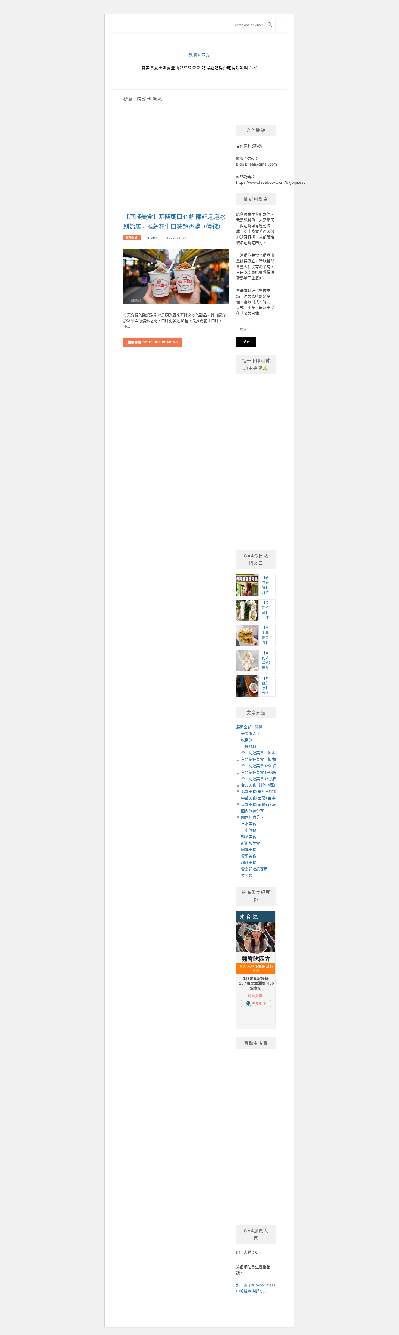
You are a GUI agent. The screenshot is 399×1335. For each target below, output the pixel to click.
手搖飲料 (248, 746)
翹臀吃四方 (199, 55)
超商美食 (248, 862)
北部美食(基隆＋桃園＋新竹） (266, 791)
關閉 (258, 727)
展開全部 (243, 727)
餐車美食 (248, 856)
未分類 (246, 875)
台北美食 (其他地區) (258, 785)
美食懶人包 (250, 733)
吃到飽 (246, 740)
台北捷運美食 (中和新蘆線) (264, 772)
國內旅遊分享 (252, 811)
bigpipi (153, 238)
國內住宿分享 (252, 817)
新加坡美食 (250, 843)
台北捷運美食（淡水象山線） (265, 752)
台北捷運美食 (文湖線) (260, 778)
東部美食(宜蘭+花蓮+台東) (264, 804)
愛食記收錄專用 (254, 869)
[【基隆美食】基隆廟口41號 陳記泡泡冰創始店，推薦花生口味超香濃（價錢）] (176, 276)
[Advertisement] (176, 168)
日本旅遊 (248, 830)
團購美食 (248, 849)
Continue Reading (160, 342)
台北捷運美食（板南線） (262, 759)
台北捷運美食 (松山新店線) (264, 765)
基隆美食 (132, 237)
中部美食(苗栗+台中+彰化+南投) (269, 798)
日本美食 (248, 823)
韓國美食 (248, 836)
